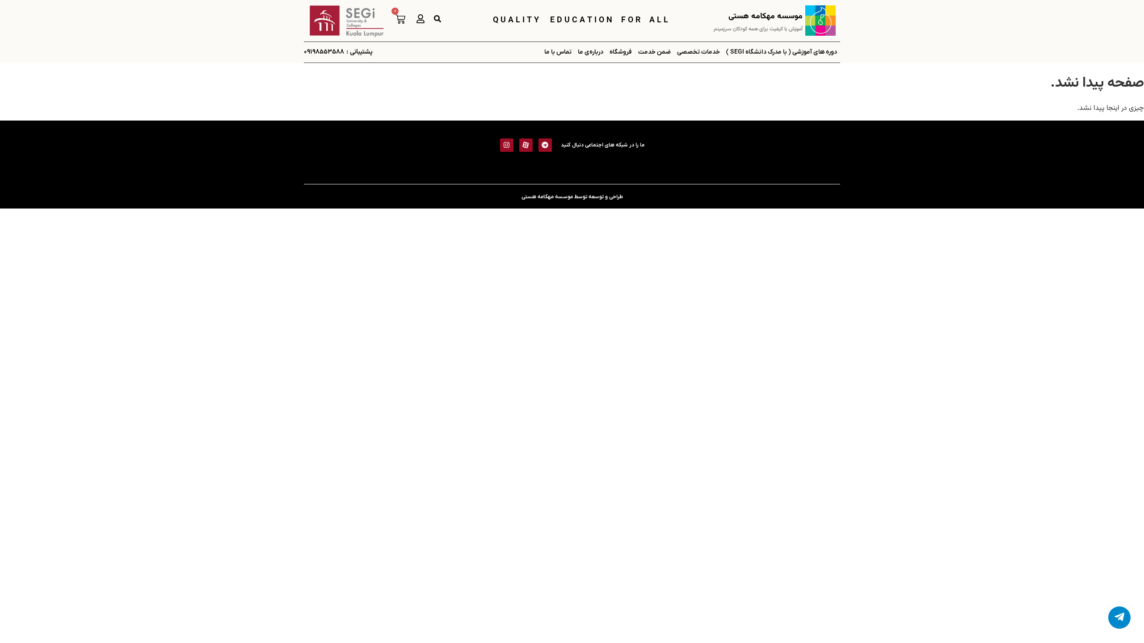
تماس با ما (558, 52)
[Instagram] (506, 145)
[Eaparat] (526, 145)
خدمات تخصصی (698, 52)
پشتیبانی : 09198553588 (338, 52)
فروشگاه (621, 52)
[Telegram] (545, 145)
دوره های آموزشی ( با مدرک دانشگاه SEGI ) (781, 52)
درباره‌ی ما (590, 52)
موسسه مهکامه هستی (765, 16)
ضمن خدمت (654, 52)
